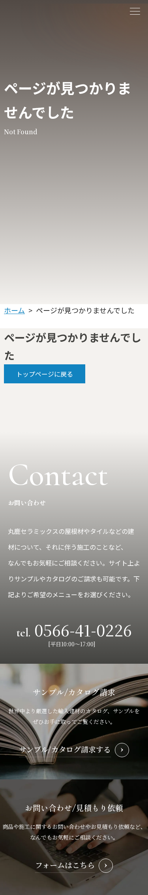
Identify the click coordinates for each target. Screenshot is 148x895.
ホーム (14, 310)
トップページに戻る (44, 374)
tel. (74, 629)
